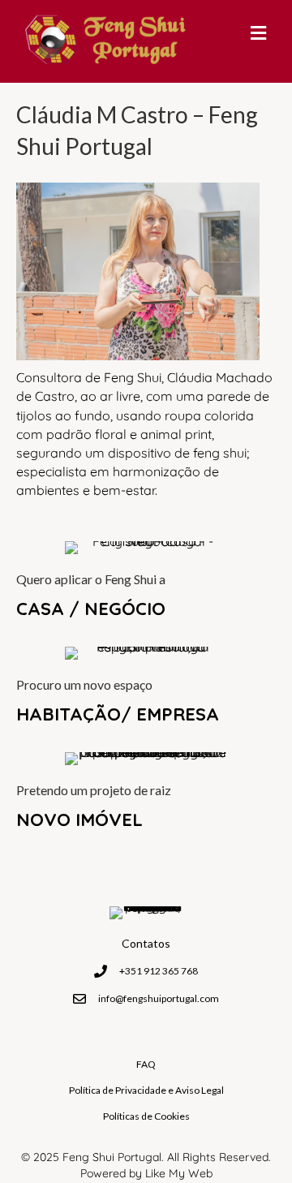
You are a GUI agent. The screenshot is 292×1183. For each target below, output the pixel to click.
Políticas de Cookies (146, 1116)
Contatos (146, 943)
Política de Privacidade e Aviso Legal (146, 1090)
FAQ (146, 1064)
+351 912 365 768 (158, 971)
